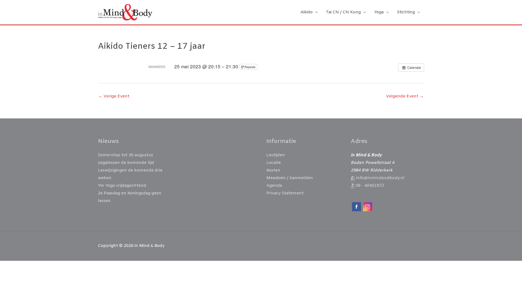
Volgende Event (405, 96)
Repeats (250, 67)
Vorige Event (113, 96)
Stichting (406, 12)
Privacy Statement (285, 193)
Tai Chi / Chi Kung (343, 12)
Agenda (274, 185)
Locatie (273, 163)
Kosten (273, 170)
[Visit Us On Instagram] (367, 206)
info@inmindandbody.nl (380, 178)
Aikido (306, 12)
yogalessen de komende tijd (126, 163)
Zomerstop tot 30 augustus (125, 155)
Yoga (379, 12)
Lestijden (275, 155)
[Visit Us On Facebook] (356, 206)
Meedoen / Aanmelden (289, 178)
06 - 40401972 (369, 185)
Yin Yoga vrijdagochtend (122, 185)
